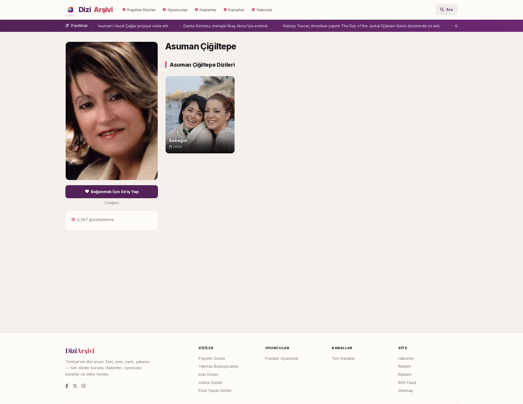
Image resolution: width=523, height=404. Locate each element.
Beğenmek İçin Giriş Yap (115, 191)
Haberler (207, 10)
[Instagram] (83, 386)
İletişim (404, 366)
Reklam (405, 374)
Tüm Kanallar (343, 358)
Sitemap (405, 390)
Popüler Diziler (141, 10)
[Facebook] (66, 386)
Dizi (96, 9)
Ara (449, 9)
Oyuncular (177, 10)
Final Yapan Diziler (215, 390)
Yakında (264, 10)
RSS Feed (407, 382)
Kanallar (236, 10)
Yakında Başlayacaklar (219, 366)
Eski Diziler (209, 374)
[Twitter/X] (75, 386)
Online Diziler (211, 382)
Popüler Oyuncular (282, 358)
